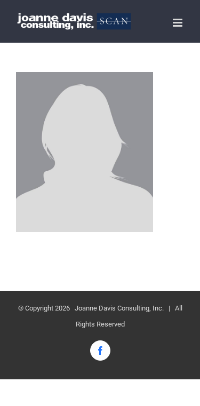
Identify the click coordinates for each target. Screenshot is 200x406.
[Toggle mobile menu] (178, 22)
